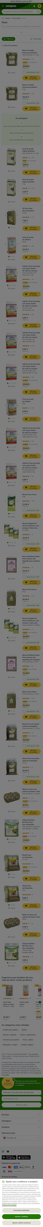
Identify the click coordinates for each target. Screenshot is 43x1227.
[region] (21, 1203)
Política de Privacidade (9, 1205)
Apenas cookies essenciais (21, 1223)
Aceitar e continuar (21, 1217)
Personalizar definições (21, 1210)
